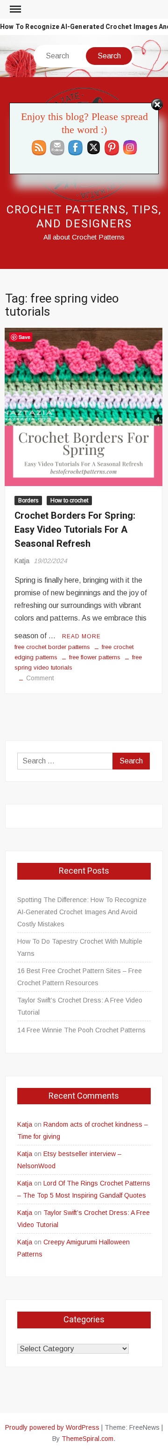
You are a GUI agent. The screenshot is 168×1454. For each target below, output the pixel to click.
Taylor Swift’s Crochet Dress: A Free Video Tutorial (79, 1006)
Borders (28, 500)
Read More (81, 636)
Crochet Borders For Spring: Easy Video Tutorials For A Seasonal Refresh (74, 530)
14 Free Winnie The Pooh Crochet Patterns (81, 1030)
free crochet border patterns (52, 646)
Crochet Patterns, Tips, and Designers (84, 217)
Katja (21, 561)
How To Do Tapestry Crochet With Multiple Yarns (79, 947)
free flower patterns (94, 657)
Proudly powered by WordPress (52, 1427)
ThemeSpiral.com (87, 1438)
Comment (40, 678)
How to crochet (69, 500)
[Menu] (14, 9)
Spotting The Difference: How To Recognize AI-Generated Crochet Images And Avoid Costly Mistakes (82, 912)
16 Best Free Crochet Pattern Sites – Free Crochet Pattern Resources (79, 977)
